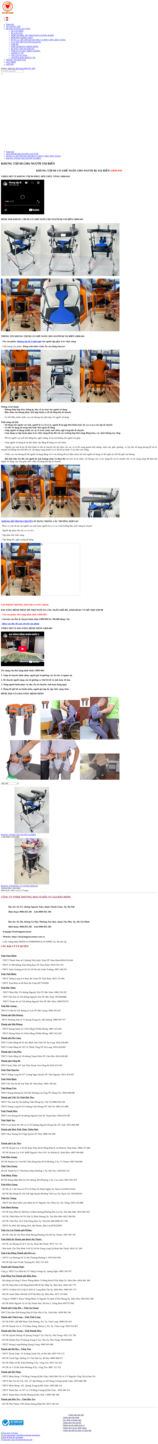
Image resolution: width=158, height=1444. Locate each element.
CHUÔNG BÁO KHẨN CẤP (23, 58)
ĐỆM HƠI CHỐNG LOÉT (22, 38)
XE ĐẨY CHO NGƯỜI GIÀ (22, 49)
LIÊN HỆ (10, 64)
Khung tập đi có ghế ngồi (29, 341)
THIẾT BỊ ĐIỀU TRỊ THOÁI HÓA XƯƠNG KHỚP (32, 35)
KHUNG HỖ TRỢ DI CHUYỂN (17, 521)
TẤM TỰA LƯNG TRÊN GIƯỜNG (25, 51)
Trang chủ (10, 24)
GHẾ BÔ (14, 44)
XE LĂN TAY (17, 33)
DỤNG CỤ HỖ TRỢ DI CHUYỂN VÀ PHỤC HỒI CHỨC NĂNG (38, 40)
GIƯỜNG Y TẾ (17, 53)
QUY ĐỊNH (11, 62)
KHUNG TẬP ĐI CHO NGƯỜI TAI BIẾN (18, 835)
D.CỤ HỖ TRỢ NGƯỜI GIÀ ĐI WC (26, 42)
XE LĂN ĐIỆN (17, 31)
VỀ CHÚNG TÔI (13, 26)
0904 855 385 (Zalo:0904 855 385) (21, 68)
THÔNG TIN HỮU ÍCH (16, 60)
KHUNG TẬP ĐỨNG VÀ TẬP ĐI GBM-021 (19, 886)
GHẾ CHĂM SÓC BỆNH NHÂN (25, 46)
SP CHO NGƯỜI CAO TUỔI (18, 29)
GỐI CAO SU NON (19, 55)
